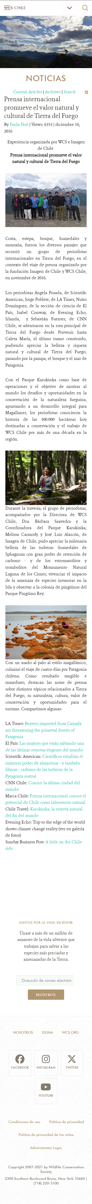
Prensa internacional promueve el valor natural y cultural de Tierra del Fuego (41, 107)
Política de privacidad (66, 1122)
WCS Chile (15, 8)
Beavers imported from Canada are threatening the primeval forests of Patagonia (43, 730)
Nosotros (23, 1032)
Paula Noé (19, 124)
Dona (47, 1032)
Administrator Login (46, 1148)
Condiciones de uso (24, 1122)
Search (70, 92)
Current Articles (27, 92)
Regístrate (46, 995)
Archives (53, 92)
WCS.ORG (70, 1032)
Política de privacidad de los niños (46, 1135)
